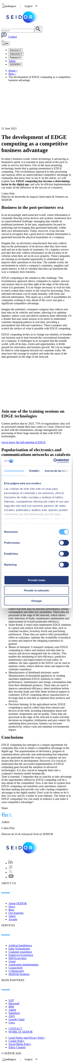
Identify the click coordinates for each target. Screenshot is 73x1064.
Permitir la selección (36, 590)
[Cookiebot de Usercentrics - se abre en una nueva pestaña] (53, 461)
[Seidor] (22, 848)
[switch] (64, 542)
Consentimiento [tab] (14, 470)
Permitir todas (36, 580)
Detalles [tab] (34, 470)
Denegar (36, 600)
